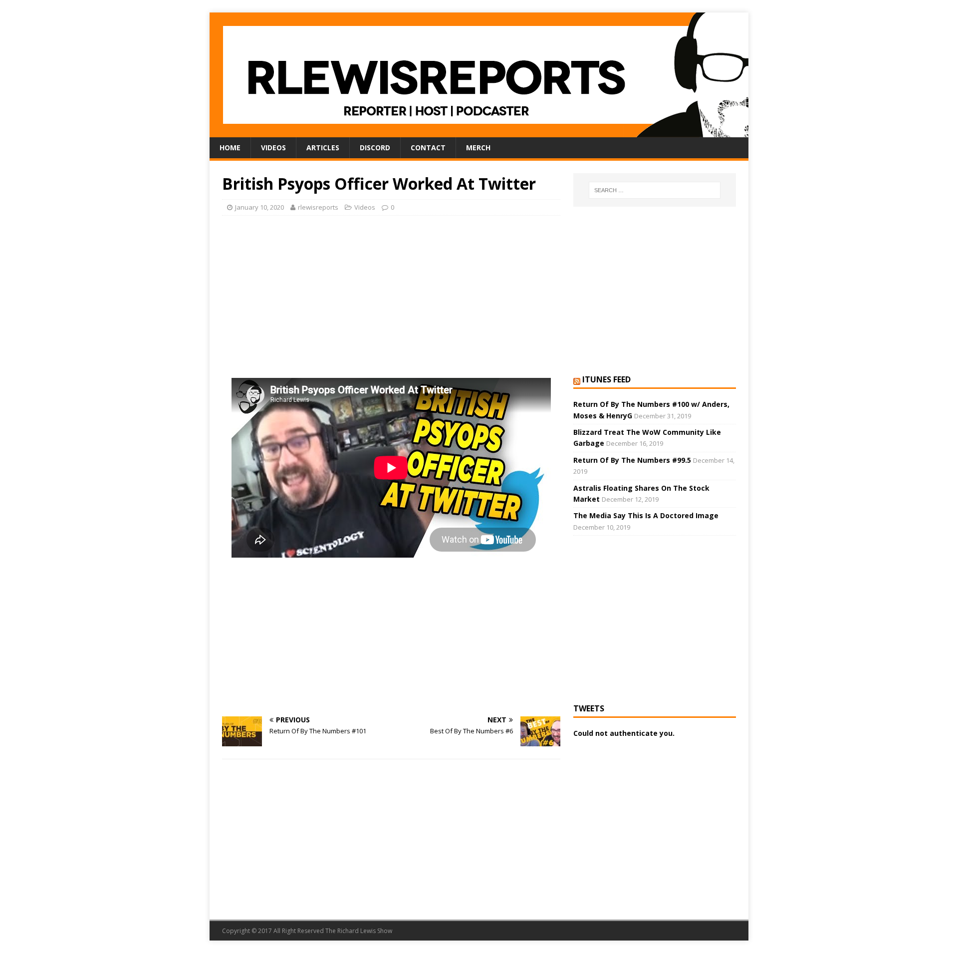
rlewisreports (318, 207)
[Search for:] (654, 190)
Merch (478, 147)
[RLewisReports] (479, 131)
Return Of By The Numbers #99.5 (632, 460)
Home (230, 147)
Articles (322, 147)
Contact (428, 147)
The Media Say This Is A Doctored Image (645, 515)
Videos (273, 147)
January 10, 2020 (259, 207)
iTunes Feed (606, 379)
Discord (375, 147)
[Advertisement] (391, 295)
